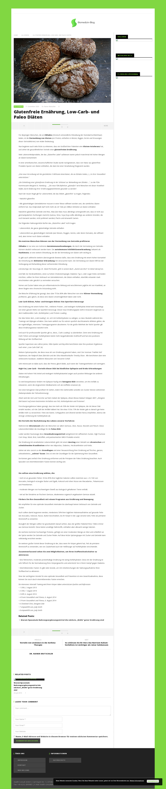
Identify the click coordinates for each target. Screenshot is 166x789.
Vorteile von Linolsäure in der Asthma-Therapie (38, 642)
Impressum (22, 760)
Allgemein (25, 35)
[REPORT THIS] (30, 125)
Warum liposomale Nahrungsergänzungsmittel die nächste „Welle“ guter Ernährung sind (62, 620)
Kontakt (22, 765)
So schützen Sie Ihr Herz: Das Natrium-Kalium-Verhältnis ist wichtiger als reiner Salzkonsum (86, 642)
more (106, 126)
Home (16, 35)
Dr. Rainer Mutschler (49, 107)
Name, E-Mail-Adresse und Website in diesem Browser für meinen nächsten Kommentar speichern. (62, 736)
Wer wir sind (23, 770)
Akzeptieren (153, 781)
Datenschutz (59, 760)
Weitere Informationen (137, 781)
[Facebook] (149, 11)
